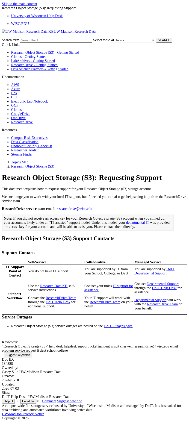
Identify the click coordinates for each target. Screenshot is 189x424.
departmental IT (137, 222)
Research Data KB (54, 286)
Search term (10, 40)
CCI (14, 97)
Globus (16, 110)
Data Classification (24, 142)
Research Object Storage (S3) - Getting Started (45, 52)
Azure (15, 89)
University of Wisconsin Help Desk (37, 16)
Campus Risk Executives (29, 138)
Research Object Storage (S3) (32, 166)
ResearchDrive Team (61, 298)
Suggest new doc (69, 401)
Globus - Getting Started (29, 57)
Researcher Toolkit (24, 150)
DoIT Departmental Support (154, 271)
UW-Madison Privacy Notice (23, 414)
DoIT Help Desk (58, 302)
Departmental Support (163, 284)
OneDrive (18, 118)
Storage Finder (21, 154)
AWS (15, 85)
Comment (49, 401)
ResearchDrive (22, 122)
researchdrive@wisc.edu (74, 209)
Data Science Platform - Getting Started (39, 69)
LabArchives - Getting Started (33, 61)
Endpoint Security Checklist (31, 146)
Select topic (101, 40)
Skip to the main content (19, 4)
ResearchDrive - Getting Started (34, 65)
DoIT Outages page (118, 326)
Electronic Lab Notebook (29, 101)
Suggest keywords (18, 355)
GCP (14, 105)
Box (14, 93)
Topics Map (19, 162)
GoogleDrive (20, 114)
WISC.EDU (20, 24)
